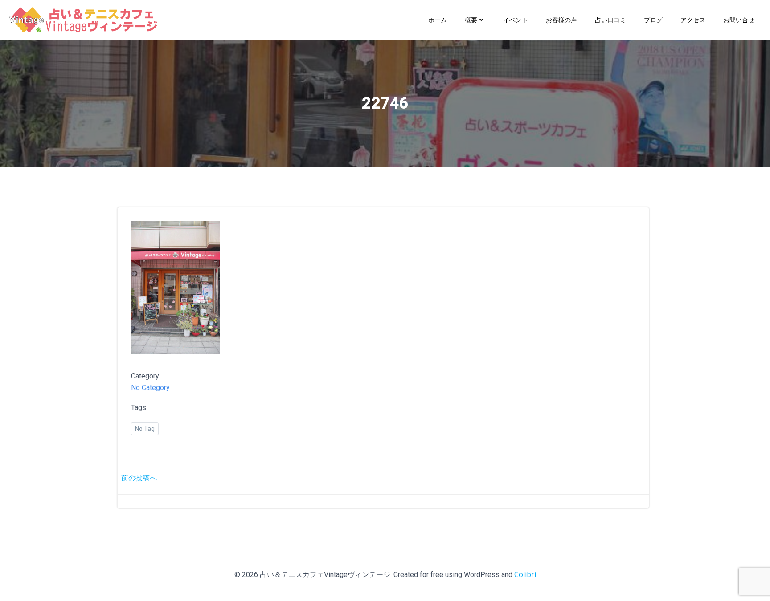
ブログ (653, 20)
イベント (515, 20)
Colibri (525, 574)
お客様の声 (561, 20)
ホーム (437, 20)
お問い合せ (738, 20)
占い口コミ (610, 20)
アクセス (692, 20)
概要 (471, 20)
